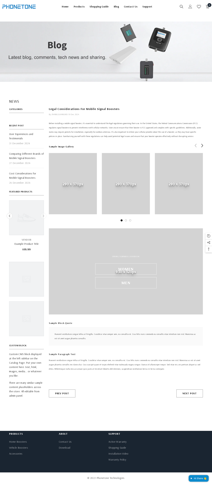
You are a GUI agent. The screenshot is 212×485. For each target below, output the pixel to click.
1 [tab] (122, 220)
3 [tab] (130, 220)
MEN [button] (125, 282)
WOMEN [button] (126, 268)
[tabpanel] (72, 186)
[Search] (181, 6)
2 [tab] (126, 220)
